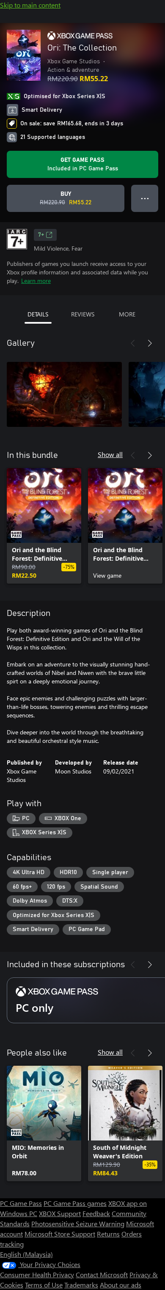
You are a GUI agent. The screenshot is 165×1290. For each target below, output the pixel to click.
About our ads (120, 1284)
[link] (44, 526)
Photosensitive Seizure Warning (77, 1223)
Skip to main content (30, 4)
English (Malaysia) (26, 1254)
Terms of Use (44, 1284)
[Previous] (132, 343)
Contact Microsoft (102, 1274)
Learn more (36, 281)
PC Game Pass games (75, 1203)
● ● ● (145, 198)
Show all (110, 454)
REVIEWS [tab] (82, 314)
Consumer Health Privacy (37, 1274)
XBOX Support (60, 1213)
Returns (108, 1233)
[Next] (149, 343)
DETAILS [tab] (38, 314)
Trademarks (81, 1284)
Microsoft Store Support (60, 1233)
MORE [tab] (127, 314)
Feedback (96, 1213)
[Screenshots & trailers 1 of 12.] (64, 394)
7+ (41, 235)
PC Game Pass (21, 1203)
